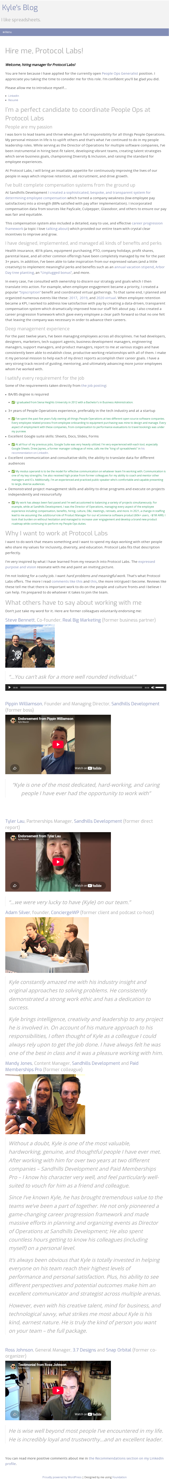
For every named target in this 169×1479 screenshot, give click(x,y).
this (93, 581)
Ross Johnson (19, 1350)
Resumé (13, 100)
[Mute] (152, 687)
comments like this (67, 581)
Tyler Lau (14, 821)
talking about (57, 228)
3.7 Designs (84, 1350)
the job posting (93, 385)
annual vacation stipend (134, 267)
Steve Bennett (20, 620)
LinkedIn (13, 96)
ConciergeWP (65, 913)
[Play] (9, 687)
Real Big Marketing (82, 620)
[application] (85, 687)
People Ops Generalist (120, 73)
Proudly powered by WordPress (62, 1477)
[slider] (160, 687)
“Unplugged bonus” (56, 272)
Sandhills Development (135, 704)
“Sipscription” (30, 292)
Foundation (119, 1477)
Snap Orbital (118, 1350)
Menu (8, 32)
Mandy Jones (18, 1063)
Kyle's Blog (20, 7)
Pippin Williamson (23, 704)
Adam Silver (17, 913)
